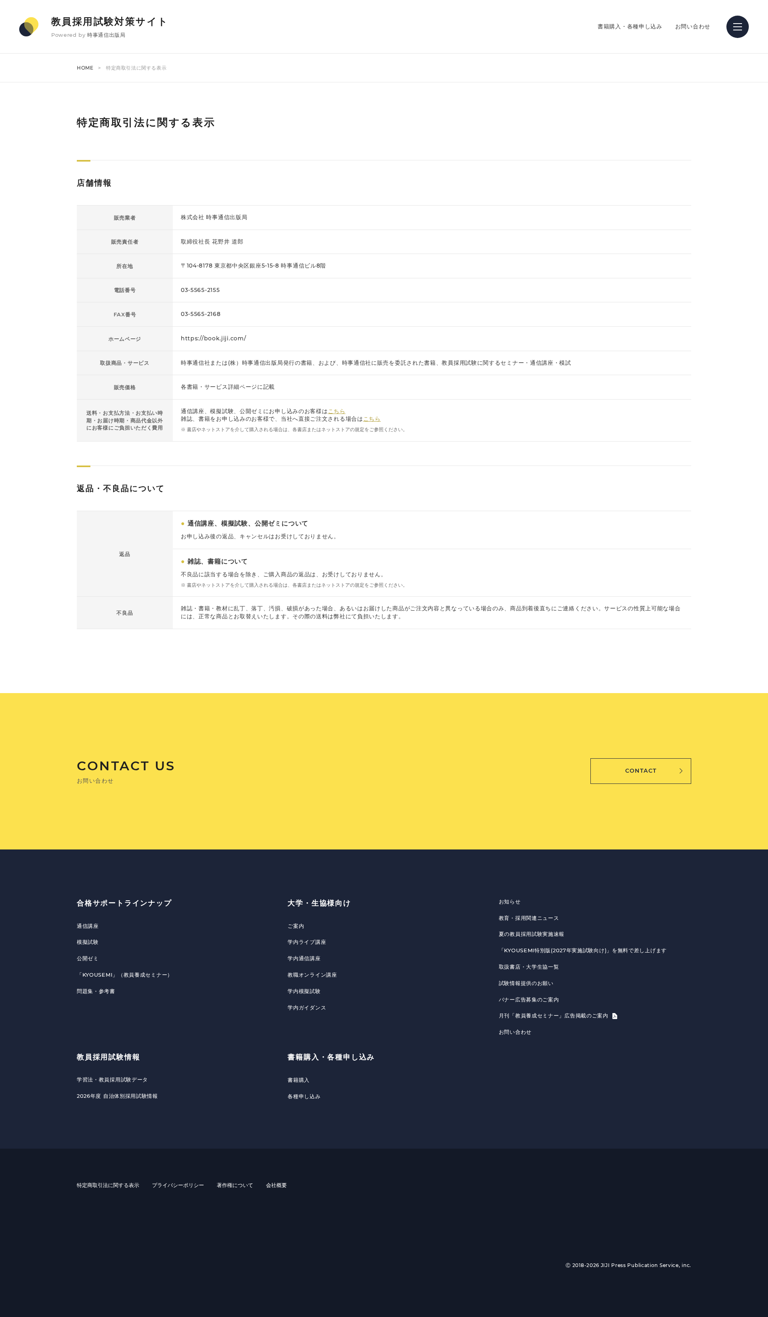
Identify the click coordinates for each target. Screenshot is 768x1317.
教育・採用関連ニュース (529, 918)
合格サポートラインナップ (124, 903)
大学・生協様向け (319, 903)
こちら (337, 411)
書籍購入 (299, 1080)
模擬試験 (88, 942)
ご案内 (296, 926)
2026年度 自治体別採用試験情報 (117, 1096)
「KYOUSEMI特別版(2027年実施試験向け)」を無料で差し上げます (583, 950)
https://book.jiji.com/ (213, 338)
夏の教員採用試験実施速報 (531, 934)
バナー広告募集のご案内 (529, 999)
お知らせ (510, 901)
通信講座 (88, 926)
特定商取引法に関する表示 (108, 1185)
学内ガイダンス (307, 1007)
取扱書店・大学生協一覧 (529, 966)
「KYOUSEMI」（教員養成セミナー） (125, 974)
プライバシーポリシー (178, 1185)
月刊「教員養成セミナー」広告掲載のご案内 (554, 1015)
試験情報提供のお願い (526, 983)
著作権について (235, 1185)
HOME (85, 68)
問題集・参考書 (96, 991)
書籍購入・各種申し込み (630, 26)
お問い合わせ (692, 26)
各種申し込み (304, 1096)
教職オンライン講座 (312, 974)
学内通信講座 (304, 958)
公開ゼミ (88, 958)
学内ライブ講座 (307, 942)
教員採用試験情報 (108, 1057)
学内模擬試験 (304, 991)
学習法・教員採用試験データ (112, 1079)
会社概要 (276, 1185)
